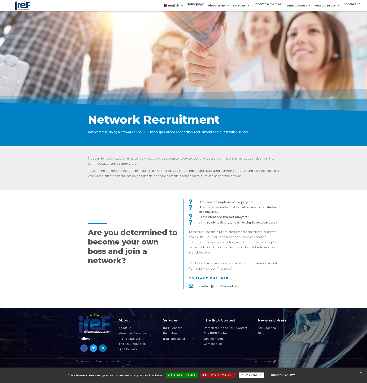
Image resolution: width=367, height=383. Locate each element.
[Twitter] (93, 348)
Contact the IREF (209, 278)
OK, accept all (183, 375)
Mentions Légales (122, 361)
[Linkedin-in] (102, 348)
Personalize (251, 375)
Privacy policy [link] (283, 375)
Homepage (195, 4)
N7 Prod (286, 361)
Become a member (268, 4)
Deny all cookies (219, 375)
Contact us (351, 4)
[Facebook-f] (84, 348)
